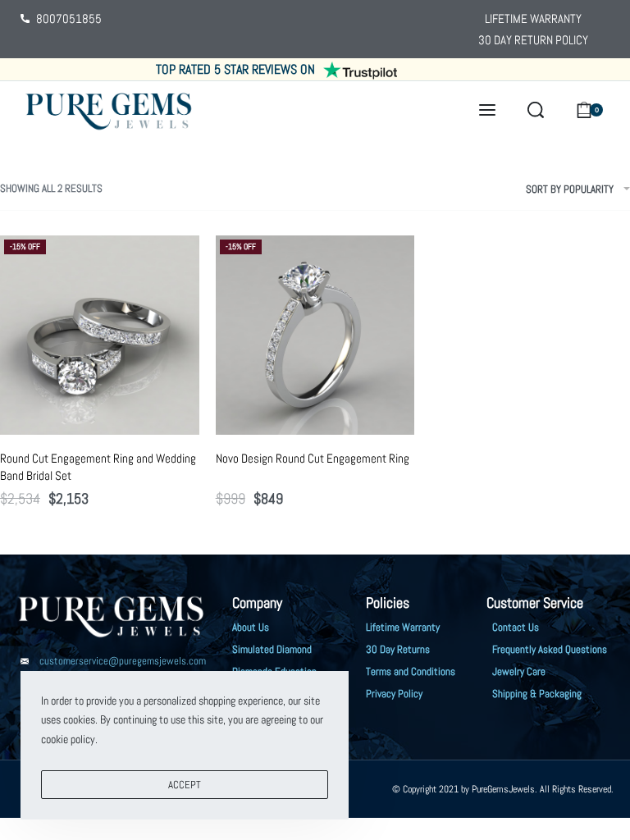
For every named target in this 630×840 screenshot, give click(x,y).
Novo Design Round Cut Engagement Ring (312, 458)
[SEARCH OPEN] (536, 110)
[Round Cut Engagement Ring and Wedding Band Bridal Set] (99, 335)
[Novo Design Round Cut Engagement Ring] (315, 335)
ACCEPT (184, 785)
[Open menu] (487, 109)
